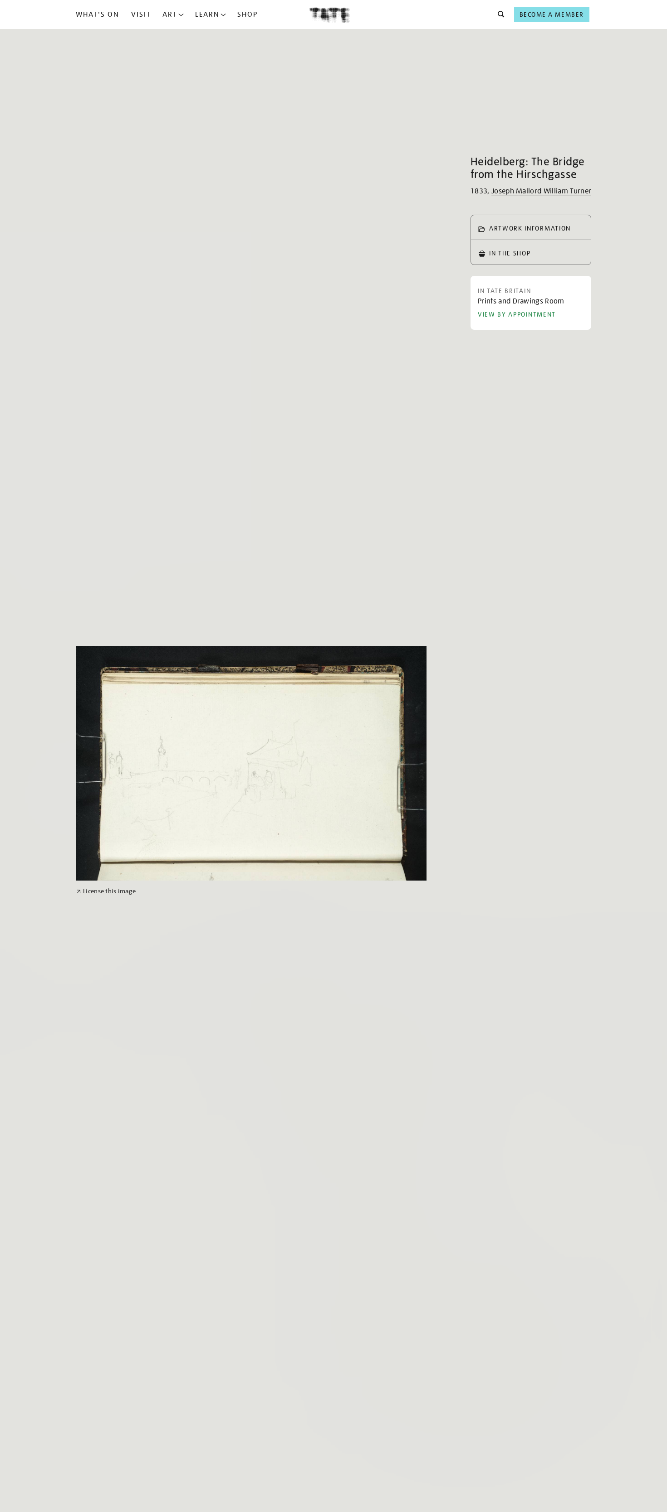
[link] (106, 891)
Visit (141, 14)
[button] (498, 14)
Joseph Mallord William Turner (541, 191)
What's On (97, 14)
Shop (247, 14)
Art (169, 14)
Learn (207, 14)
